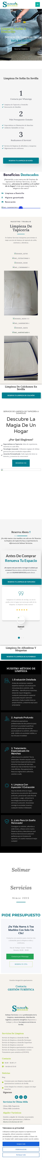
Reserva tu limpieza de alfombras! (21, 656)
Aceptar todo (21, 1144)
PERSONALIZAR (21, 1149)
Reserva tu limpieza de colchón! (21, 395)
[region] (21, 1142)
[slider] (21, 208)
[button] (19, 638)
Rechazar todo (21, 1155)
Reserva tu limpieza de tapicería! (21, 582)
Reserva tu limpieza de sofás (21, 160)
